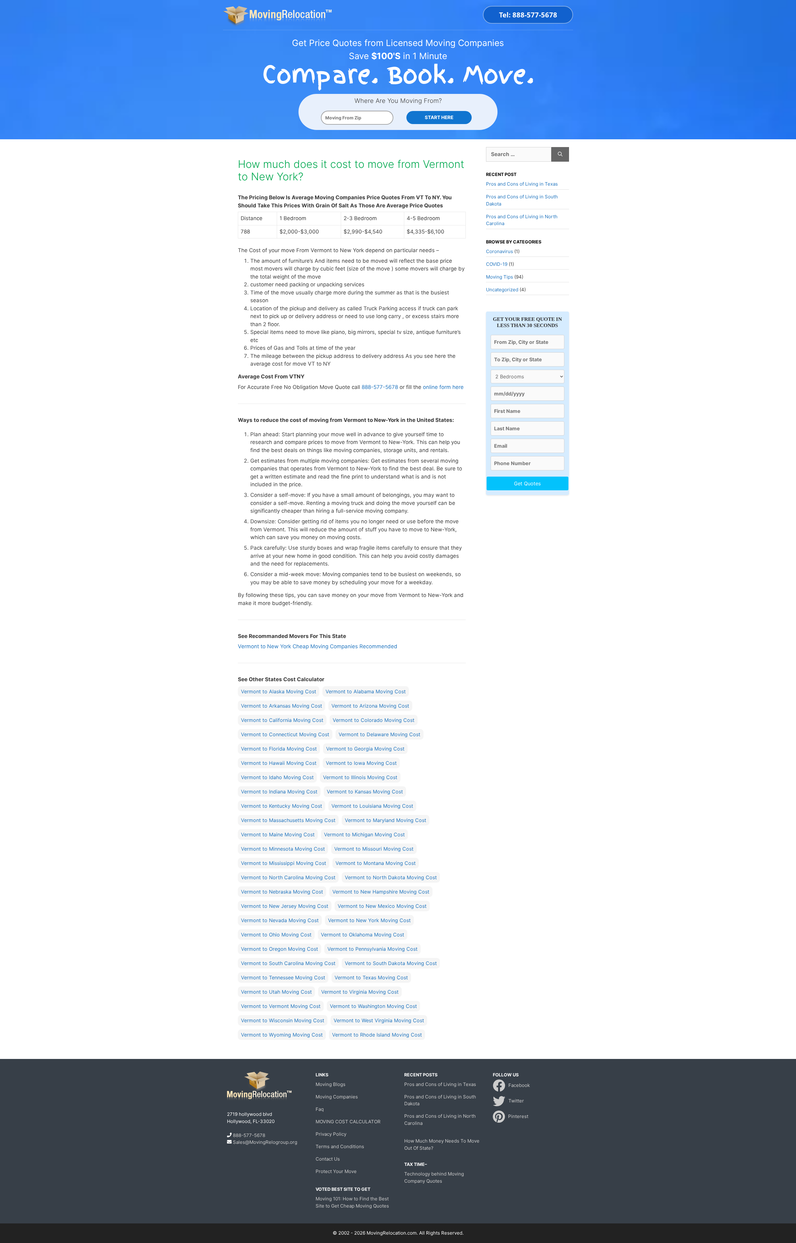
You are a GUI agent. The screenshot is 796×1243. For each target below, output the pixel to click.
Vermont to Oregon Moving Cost (279, 949)
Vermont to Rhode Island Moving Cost (377, 1035)
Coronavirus (499, 251)
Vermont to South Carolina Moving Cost (288, 963)
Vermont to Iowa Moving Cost (361, 763)
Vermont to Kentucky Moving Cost (281, 806)
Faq (320, 1109)
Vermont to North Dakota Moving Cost (391, 877)
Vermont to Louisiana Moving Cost (372, 806)
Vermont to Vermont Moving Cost (281, 1006)
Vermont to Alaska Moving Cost (278, 691)
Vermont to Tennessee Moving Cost (283, 977)
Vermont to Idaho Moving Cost (277, 777)
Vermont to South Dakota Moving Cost (391, 963)
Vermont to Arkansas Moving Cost (281, 706)
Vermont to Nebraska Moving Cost (282, 892)
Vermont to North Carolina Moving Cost (288, 877)
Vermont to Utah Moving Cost (276, 992)
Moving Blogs (330, 1084)
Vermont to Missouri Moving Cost (374, 849)
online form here (443, 387)
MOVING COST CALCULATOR (348, 1122)
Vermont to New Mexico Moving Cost (382, 906)
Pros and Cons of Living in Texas (522, 184)
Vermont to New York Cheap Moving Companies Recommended (317, 646)
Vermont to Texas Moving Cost (371, 977)
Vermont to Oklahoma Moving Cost (362, 934)
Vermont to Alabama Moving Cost (366, 691)
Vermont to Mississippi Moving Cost (283, 863)
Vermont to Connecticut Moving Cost (285, 734)
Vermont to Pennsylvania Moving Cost (372, 949)
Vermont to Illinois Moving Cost (360, 777)
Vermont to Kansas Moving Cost (365, 791)
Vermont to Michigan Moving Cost (364, 834)
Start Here (439, 117)
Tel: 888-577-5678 (528, 14)
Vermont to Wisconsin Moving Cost (282, 1020)
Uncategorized (502, 290)
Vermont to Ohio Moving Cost (276, 934)
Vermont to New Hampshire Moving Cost (380, 892)
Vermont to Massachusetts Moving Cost (288, 820)
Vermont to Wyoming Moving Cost (282, 1035)
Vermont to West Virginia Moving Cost (379, 1020)
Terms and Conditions (340, 1146)
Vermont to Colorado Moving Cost (373, 720)
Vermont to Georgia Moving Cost (365, 749)
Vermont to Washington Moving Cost (373, 1006)
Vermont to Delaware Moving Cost (379, 734)
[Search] (560, 154)
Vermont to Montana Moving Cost (376, 863)
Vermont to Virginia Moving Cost (360, 992)
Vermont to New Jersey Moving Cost (284, 906)
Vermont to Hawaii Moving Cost (279, 763)
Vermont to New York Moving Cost (369, 920)
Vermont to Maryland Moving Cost (385, 820)
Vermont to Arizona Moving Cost (370, 706)
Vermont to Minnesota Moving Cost (283, 849)
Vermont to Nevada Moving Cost (280, 920)
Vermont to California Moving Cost (282, 720)
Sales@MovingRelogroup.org (265, 1142)
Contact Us (328, 1159)
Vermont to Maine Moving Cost (278, 834)
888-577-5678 (380, 387)
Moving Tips (499, 277)
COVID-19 (496, 264)
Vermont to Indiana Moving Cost (279, 791)
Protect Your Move (336, 1171)
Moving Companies (337, 1097)
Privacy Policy (331, 1134)
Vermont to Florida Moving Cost (279, 749)
